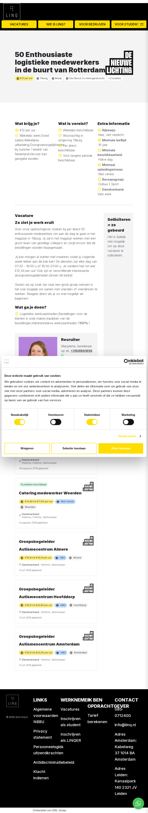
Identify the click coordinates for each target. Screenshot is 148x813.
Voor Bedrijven (92, 24)
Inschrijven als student (71, 721)
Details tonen (127, 436)
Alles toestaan (120, 448)
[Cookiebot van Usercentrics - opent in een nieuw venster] (127, 362)
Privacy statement (42, 734)
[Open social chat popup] (138, 803)
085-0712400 (123, 712)
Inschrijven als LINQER (71, 737)
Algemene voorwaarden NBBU (45, 715)
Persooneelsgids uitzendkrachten (48, 749)
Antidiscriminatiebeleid (53, 762)
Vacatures (19, 24)
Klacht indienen (41, 774)
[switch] (55, 422)
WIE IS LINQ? (55, 24)
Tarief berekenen (97, 718)
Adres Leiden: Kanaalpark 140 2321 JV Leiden (126, 781)
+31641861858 (81, 351)
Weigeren (27, 448)
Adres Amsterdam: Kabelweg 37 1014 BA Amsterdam (126, 747)
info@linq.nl (125, 725)
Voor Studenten (129, 24)
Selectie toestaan (74, 448)
